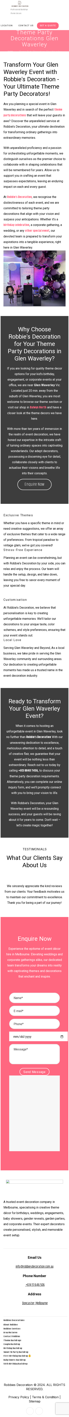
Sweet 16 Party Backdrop (15, 1352)
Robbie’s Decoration (38, 737)
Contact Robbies (11, 1336)
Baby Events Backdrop (14, 1360)
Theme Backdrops (12, 1340)
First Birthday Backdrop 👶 (17, 1356)
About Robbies (10, 1325)
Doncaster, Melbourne (35, 1303)
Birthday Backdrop (12, 1348)
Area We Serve (10, 1332)
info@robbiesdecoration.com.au (34, 1266)
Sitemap (34, 1401)
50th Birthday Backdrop (15, 1364)
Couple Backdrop (11, 1344)
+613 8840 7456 (28, 770)
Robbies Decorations (14, 1320)
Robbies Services (12, 1329)
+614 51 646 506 (35, 1285)
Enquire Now (34, 484)
